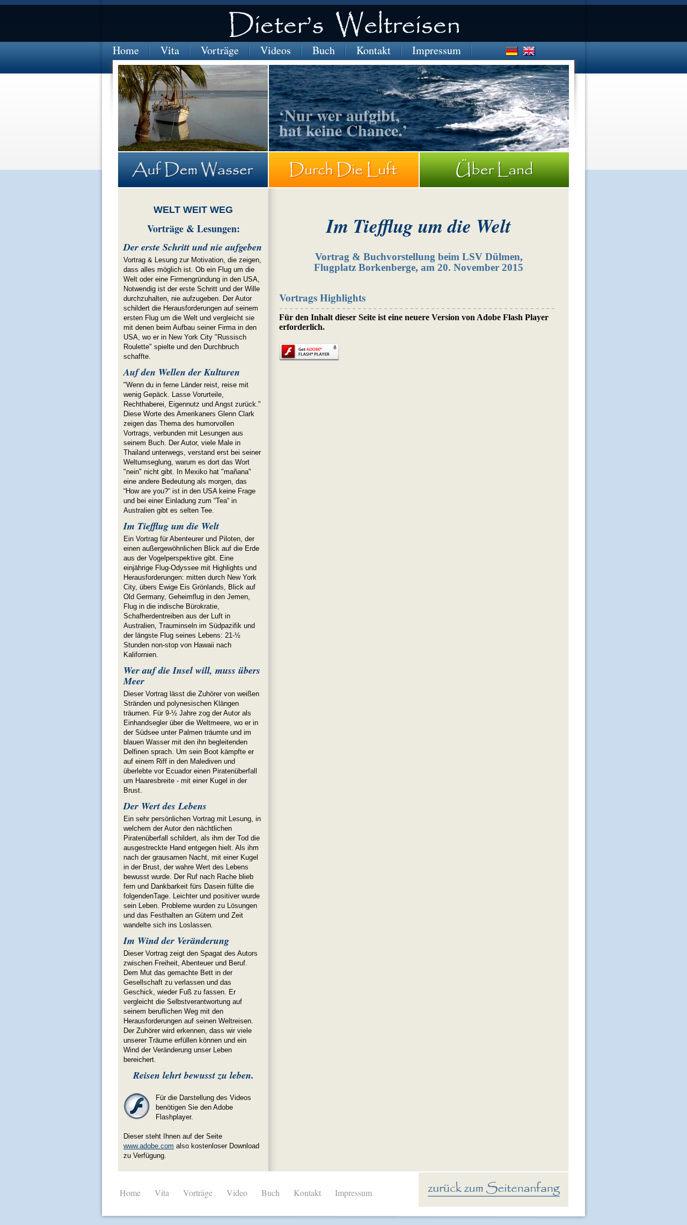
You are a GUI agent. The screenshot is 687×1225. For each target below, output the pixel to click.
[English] (529, 51)
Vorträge (220, 50)
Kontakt (373, 50)
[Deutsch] (512, 51)
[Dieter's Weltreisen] (344, 26)
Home (126, 50)
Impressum (436, 50)
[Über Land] (494, 169)
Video (236, 1192)
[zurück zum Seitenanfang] (494, 1189)
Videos (275, 50)
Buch (323, 50)
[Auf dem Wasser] (193, 169)
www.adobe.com (148, 1146)
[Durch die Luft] (344, 169)
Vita (169, 50)
